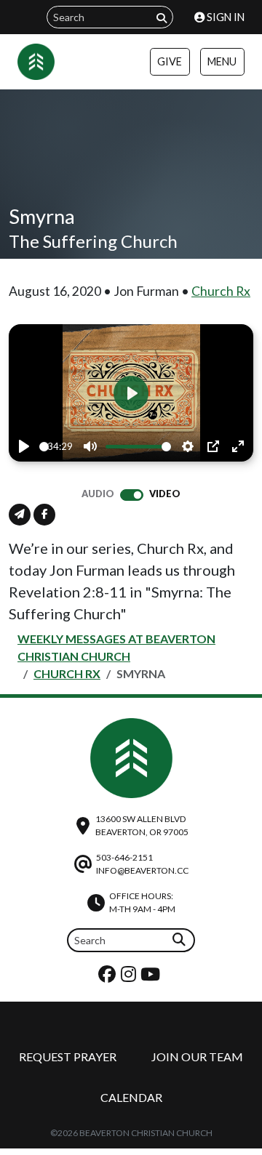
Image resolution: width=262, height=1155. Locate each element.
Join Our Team (197, 1056)
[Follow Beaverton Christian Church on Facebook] (108, 977)
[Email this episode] (20, 515)
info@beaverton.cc (142, 870)
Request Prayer (67, 1056)
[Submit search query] (161, 18)
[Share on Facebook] (44, 515)
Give (169, 61)
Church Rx (220, 291)
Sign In (225, 17)
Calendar (131, 1097)
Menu (222, 61)
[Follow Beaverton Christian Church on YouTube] (152, 977)
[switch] (131, 495)
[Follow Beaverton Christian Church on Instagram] (130, 977)
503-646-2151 (124, 857)
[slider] (44, 447)
